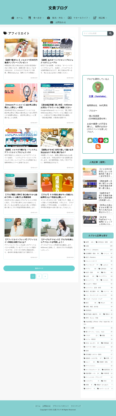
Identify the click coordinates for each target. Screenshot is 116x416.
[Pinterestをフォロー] (100, 140)
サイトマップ (76, 406)
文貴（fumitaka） (98, 96)
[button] (110, 33)
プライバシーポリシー (61, 406)
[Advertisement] (98, 55)
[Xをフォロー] (95, 140)
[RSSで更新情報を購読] (98, 146)
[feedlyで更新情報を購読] (106, 140)
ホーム (37, 406)
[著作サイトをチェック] (90, 140)
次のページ (39, 268)
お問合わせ (47, 406)
